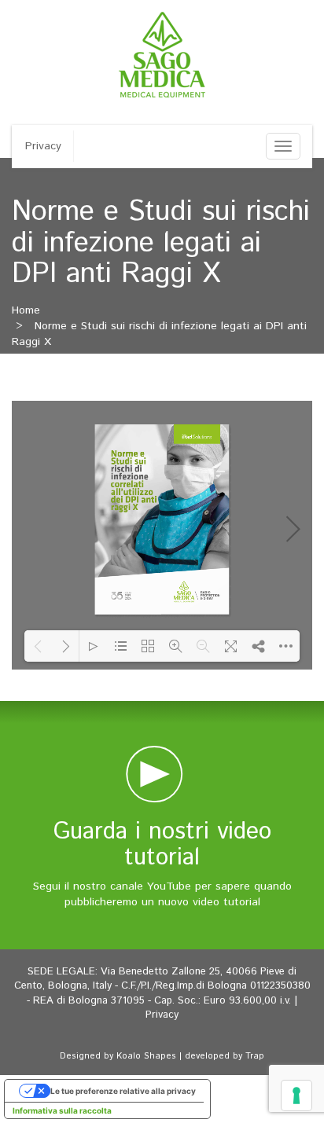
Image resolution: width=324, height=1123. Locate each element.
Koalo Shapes (146, 1056)
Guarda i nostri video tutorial (162, 845)
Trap (254, 1056)
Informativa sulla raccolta (62, 1110)
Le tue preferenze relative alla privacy (123, 1090)
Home (26, 310)
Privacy (43, 146)
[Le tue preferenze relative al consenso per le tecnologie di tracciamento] (296, 1095)
